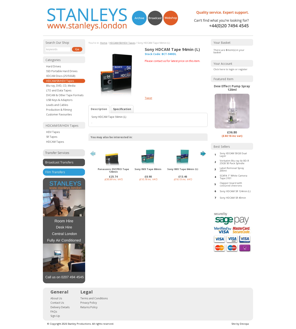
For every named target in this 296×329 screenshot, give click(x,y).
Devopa (244, 323)
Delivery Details (60, 307)
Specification (122, 109)
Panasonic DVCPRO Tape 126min (113, 170)
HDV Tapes (53, 132)
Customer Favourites (59, 114)
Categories (53, 60)
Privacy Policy (88, 303)
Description (99, 109)
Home (103, 42)
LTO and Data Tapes (58, 90)
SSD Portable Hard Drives (61, 71)
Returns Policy (89, 307)
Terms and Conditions (94, 298)
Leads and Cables (57, 105)
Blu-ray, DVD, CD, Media (60, 86)
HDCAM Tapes (55, 142)
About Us (56, 298)
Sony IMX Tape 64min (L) (182, 169)
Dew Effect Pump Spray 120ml (232, 88)
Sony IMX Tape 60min (148, 169)
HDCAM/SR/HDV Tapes (60, 81)
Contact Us (57, 303)
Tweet (148, 98)
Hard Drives (53, 66)
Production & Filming (59, 110)
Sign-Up (55, 316)
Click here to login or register (230, 69)
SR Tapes (51, 137)
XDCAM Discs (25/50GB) (60, 76)
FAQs (53, 311)
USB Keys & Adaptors (59, 100)
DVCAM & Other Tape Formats (64, 95)
